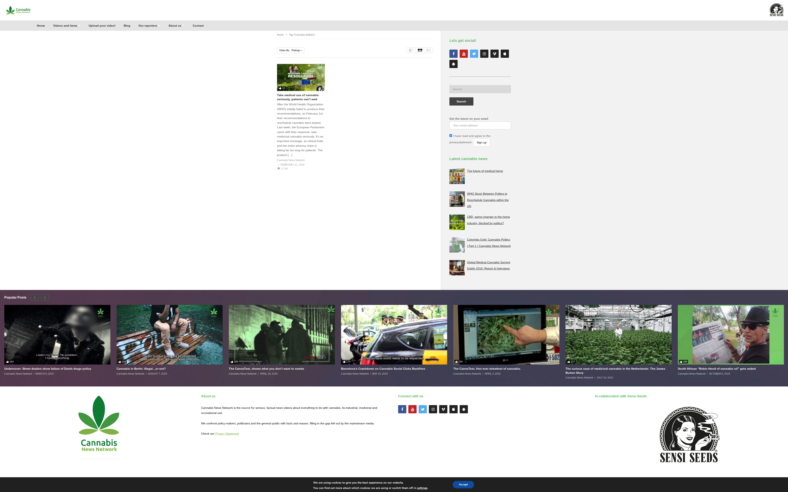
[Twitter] (474, 54)
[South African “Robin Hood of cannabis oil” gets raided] (731, 335)
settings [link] (422, 488)
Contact (198, 25)
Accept (463, 484)
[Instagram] (484, 54)
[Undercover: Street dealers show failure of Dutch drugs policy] (57, 335)
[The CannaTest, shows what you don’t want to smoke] (282, 335)
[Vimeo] (494, 54)
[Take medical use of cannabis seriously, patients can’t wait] (301, 77)
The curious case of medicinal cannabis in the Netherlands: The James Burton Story (615, 370)
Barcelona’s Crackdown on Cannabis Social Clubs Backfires (383, 368)
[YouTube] (464, 54)
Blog (127, 25)
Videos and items (65, 25)
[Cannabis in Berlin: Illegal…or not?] (170, 335)
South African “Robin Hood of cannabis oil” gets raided (717, 368)
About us (174, 25)
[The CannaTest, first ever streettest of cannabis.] (506, 335)
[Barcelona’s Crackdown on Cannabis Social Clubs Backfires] (394, 335)
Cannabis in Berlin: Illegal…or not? (141, 368)
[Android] (453, 64)
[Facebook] (453, 54)
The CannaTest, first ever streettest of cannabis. (487, 368)
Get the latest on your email (468, 118)
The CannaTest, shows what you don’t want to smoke (266, 368)
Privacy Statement (227, 433)
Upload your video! (102, 25)
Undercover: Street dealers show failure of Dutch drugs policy (47, 368)
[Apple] (505, 54)
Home (41, 25)
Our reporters (148, 25)
